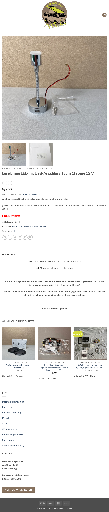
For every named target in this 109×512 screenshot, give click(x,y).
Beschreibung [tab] (9, 254)
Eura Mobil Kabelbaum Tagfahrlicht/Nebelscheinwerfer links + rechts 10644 (54, 367)
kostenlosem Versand (31, 194)
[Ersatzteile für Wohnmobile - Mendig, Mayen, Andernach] (54, 15)
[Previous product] (10, 183)
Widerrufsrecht (9, 429)
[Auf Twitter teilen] (15, 237)
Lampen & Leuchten (47, 168)
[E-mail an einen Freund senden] (20, 237)
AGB (4, 423)
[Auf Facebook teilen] (10, 237)
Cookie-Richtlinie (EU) (13, 445)
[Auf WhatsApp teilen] (4, 237)
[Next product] (4, 183)
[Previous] (7, 88)
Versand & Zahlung (11, 412)
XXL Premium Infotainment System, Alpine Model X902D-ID (90, 366)
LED (14, 231)
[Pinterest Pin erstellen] (25, 237)
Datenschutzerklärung (13, 401)
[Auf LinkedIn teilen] (30, 237)
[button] (4, 14)
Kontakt (6, 418)
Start (5, 168)
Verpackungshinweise (12, 434)
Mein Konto (8, 440)
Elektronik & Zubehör (23, 168)
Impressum (7, 407)
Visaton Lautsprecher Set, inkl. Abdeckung (18, 366)
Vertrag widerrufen (18, 489)
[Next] (101, 88)
